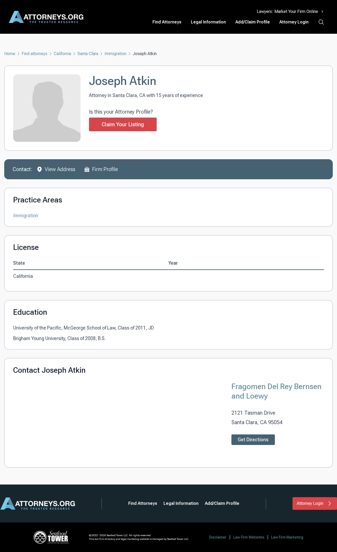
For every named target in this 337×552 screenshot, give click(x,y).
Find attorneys (34, 53)
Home (9, 53)
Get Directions (253, 439)
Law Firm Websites (248, 537)
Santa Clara (87, 53)
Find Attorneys (166, 22)
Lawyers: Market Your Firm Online (287, 11)
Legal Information (208, 22)
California (62, 53)
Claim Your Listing (123, 124)
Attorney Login (294, 22)
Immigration (115, 53)
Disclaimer (217, 537)
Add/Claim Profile (252, 22)
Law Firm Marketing (287, 537)
